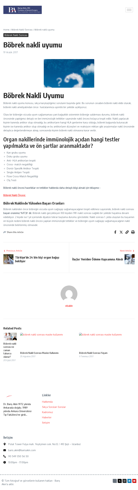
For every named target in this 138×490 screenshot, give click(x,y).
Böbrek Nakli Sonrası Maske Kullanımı (39, 352)
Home (6, 29)
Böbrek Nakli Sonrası (21, 29)
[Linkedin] (129, 481)
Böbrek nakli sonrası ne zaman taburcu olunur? (9, 350)
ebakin (69, 305)
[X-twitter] (120, 481)
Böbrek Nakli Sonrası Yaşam (93, 352)
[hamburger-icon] (129, 9)
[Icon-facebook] (115, 481)
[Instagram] (125, 481)
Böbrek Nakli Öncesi (14, 195)
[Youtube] (134, 481)
